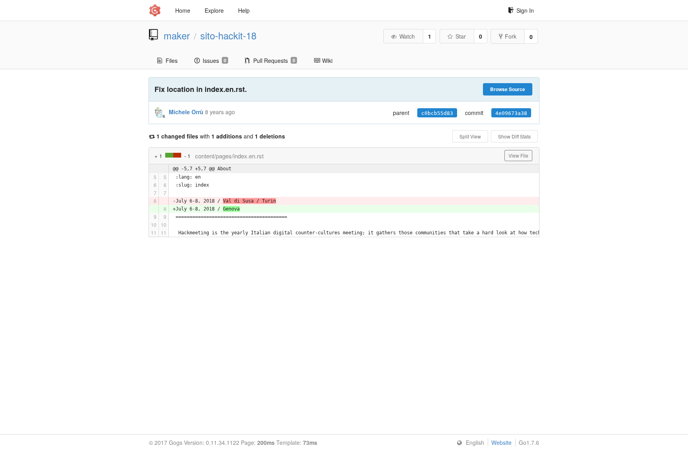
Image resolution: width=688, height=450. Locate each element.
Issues (214, 60)
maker (177, 35)
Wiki (327, 60)
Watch (407, 36)
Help (244, 10)
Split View (470, 136)
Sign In (525, 10)
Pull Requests (274, 60)
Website (501, 442)
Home (182, 10)
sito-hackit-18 (228, 35)
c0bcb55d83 (437, 113)
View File (518, 155)
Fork (510, 36)
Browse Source (507, 89)
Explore (214, 10)
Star (460, 36)
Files (172, 60)
